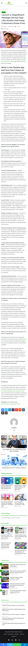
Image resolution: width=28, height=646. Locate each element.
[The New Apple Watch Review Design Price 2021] (5, 592)
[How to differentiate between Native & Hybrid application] (7, 480)
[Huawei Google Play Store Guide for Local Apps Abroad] (7, 530)
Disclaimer (17, 634)
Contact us (14, 636)
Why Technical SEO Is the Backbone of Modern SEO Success (20, 552)
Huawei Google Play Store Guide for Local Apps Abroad (6, 536)
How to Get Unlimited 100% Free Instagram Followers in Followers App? (7, 504)
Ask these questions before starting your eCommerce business (17, 585)
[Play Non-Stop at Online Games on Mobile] (5, 579)
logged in (9, 517)
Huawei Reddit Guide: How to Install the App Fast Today (21, 536)
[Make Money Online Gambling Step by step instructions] (5, 573)
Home (3, 9)
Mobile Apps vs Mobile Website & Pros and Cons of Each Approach (20, 487)
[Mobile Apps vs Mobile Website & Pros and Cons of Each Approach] (21, 480)
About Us (22, 634)
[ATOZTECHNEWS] (9, 3)
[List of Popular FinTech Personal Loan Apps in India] (21, 497)
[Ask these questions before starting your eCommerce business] (5, 585)
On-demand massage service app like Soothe (12, 391)
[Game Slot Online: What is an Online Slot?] (5, 566)
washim (14, 428)
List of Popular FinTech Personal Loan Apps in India (20, 503)
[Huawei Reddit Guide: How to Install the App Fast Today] (21, 530)
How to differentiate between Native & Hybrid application (6, 487)
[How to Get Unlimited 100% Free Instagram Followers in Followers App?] (7, 497)
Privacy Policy (10, 634)
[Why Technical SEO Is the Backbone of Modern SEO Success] (21, 545)
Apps (7, 9)
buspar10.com (16, 404)
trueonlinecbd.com (6, 404)
